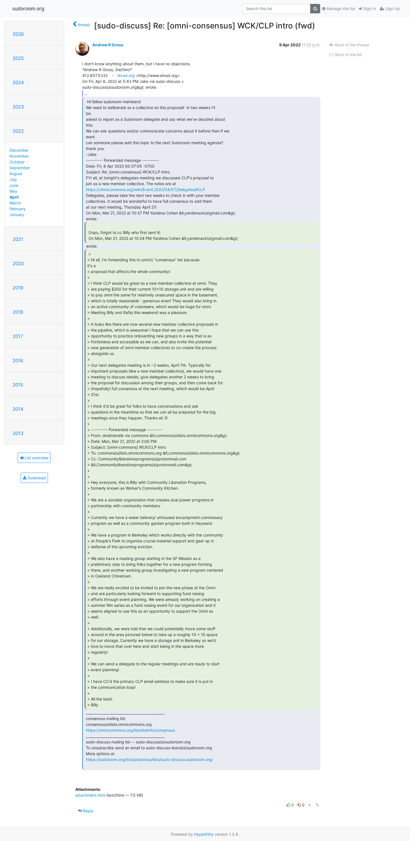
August (15, 173)
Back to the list (348, 54)
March (15, 202)
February (17, 208)
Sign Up (392, 8)
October (17, 162)
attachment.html (90, 795)
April (14, 197)
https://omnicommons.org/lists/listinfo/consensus (130, 730)
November (19, 156)
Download (36, 477)
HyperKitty (204, 834)
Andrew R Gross (107, 44)
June (13, 185)
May (13, 191)
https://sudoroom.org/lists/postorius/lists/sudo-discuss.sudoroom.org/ (149, 759)
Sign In (369, 8)
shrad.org (126, 75)
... (85, 93)
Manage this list (340, 8)
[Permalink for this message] (317, 804)
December (18, 150)
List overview (36, 457)
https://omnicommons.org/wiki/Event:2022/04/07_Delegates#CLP (145, 189)
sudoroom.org (28, 8)
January (16, 214)
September (19, 167)
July (13, 179)
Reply (87, 810)
